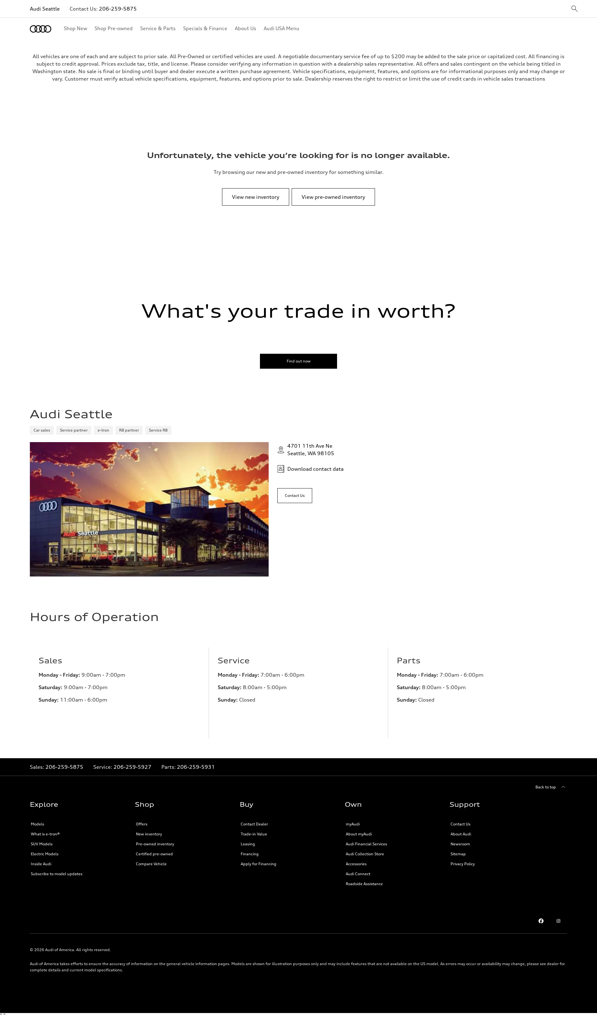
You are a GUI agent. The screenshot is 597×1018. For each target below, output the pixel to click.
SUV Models (42, 844)
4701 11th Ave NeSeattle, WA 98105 (310, 449)
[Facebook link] (541, 921)
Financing (250, 854)
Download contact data (315, 469)
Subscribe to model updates (56, 873)
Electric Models (44, 854)
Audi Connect (358, 873)
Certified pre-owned (154, 854)
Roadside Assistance (364, 883)
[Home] (40, 29)
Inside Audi (41, 864)
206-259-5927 (132, 767)
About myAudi (359, 834)
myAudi (353, 824)
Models (37, 824)
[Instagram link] (558, 921)
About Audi (461, 834)
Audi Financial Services (366, 844)
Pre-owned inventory (155, 844)
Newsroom (460, 844)
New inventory (149, 834)
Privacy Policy (463, 864)
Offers (141, 824)
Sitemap (458, 854)
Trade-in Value (254, 834)
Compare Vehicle (151, 864)
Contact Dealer (254, 824)
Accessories (356, 864)
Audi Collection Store (365, 854)
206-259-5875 (118, 9)
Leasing (248, 844)
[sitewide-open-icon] (574, 9)
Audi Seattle (45, 9)
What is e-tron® (45, 834)
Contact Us (460, 824)
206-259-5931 (196, 767)
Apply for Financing (258, 864)
